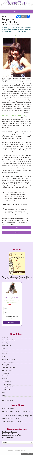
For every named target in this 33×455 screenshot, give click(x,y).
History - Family (6, 389)
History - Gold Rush (7, 387)
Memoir (4, 356)
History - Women (7, 381)
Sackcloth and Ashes (8, 408)
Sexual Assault (6, 398)
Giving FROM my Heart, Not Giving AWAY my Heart (17, 416)
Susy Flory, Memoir (8, 437)
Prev (16, 227)
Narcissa (4, 354)
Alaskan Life (5, 337)
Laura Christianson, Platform (11, 436)
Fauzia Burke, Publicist (9, 432)
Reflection (5, 378)
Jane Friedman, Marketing (10, 434)
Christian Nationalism (8, 340)
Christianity (5, 376)
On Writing (5, 343)
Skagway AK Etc (6, 365)
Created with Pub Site (27, 454)
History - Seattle (6, 384)
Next (16, 232)
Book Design (5, 348)
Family (3, 392)
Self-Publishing (6, 345)
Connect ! (11, 323)
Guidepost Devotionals (8, 367)
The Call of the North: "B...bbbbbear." (13, 421)
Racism (4, 395)
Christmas (5, 351)
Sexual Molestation (7, 400)
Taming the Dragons (8, 362)
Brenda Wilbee (7, 25)
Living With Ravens (19, 25)
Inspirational (5, 373)
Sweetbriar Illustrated (8, 359)
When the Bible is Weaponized (11, 418)
